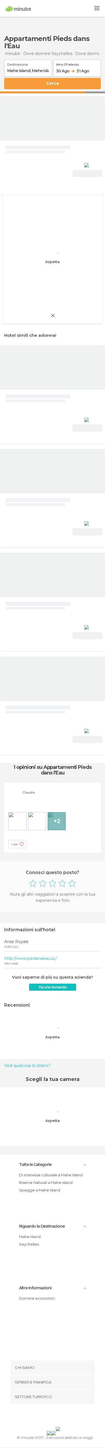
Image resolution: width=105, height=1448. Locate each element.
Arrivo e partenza (67, 63)
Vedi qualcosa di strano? (27, 1065)
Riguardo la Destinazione (42, 1226)
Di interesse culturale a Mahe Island (51, 1175)
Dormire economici (37, 1298)
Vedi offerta (87, 174)
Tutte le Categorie (35, 1164)
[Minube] (18, 9)
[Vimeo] (58, 1416)
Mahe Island (30, 1236)
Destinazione (17, 63)
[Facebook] (43, 1416)
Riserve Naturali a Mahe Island (46, 1182)
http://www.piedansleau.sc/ (30, 958)
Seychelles (29, 1244)
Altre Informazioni (35, 1287)
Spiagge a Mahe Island (39, 1190)
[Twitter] (51, 1416)
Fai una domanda (52, 987)
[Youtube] (65, 1416)
